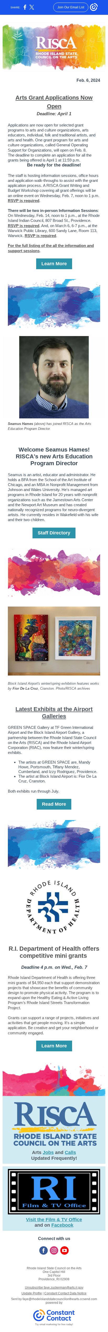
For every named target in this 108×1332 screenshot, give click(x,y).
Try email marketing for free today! (54, 1324)
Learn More (54, 263)
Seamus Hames (20, 424)
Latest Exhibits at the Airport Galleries (54, 712)
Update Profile (31, 1293)
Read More (54, 804)
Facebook (62, 1225)
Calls (70, 1152)
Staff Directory (54, 532)
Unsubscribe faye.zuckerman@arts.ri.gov (54, 1287)
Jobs (48, 1152)
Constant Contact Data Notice (65, 1293)
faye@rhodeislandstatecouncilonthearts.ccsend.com (60, 1299)
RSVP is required (23, 200)
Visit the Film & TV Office (54, 1219)
